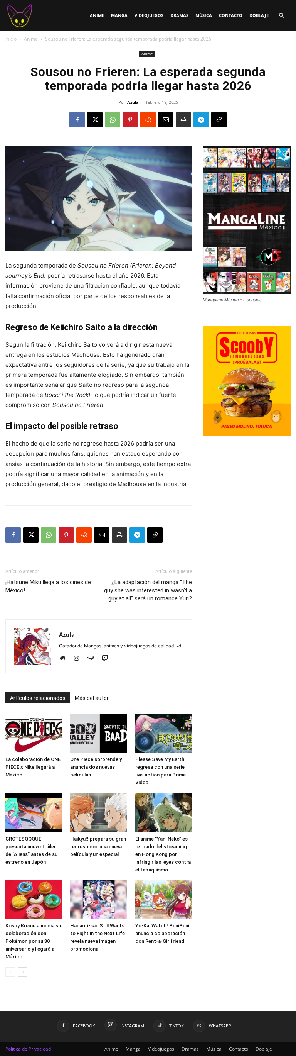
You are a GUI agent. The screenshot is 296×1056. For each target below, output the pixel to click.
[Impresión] (183, 119)
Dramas (179, 15)
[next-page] (22, 972)
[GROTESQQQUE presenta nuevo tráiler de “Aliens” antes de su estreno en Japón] (33, 812)
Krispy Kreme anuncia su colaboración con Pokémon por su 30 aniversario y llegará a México (33, 941)
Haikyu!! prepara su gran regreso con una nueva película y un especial (98, 846)
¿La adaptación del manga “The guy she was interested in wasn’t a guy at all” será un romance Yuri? (148, 590)
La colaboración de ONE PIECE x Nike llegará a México (33, 767)
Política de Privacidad (28, 1049)
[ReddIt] (148, 119)
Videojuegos (149, 15)
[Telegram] (201, 119)
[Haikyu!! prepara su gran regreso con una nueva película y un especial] (98, 812)
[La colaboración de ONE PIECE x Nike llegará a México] (33, 733)
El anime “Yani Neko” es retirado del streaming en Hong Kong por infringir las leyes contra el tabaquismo (163, 854)
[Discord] (65, 658)
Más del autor (92, 698)
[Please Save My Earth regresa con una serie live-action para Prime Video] (163, 733)
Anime (97, 15)
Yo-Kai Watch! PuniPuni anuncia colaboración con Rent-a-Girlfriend (162, 933)
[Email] (165, 119)
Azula (133, 102)
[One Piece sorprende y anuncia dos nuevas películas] (98, 733)
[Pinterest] (130, 119)
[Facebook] (77, 119)
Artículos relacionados (38, 698)
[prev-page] (10, 972)
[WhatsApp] (112, 119)
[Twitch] (107, 658)
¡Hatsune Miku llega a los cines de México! (48, 586)
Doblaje (259, 15)
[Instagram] (79, 658)
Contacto (230, 15)
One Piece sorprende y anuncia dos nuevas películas (96, 767)
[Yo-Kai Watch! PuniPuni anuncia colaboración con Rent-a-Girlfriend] (163, 899)
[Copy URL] (219, 119)
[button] (281, 15)
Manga (119, 15)
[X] (95, 119)
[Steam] (93, 658)
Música (203, 15)
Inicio (11, 39)
